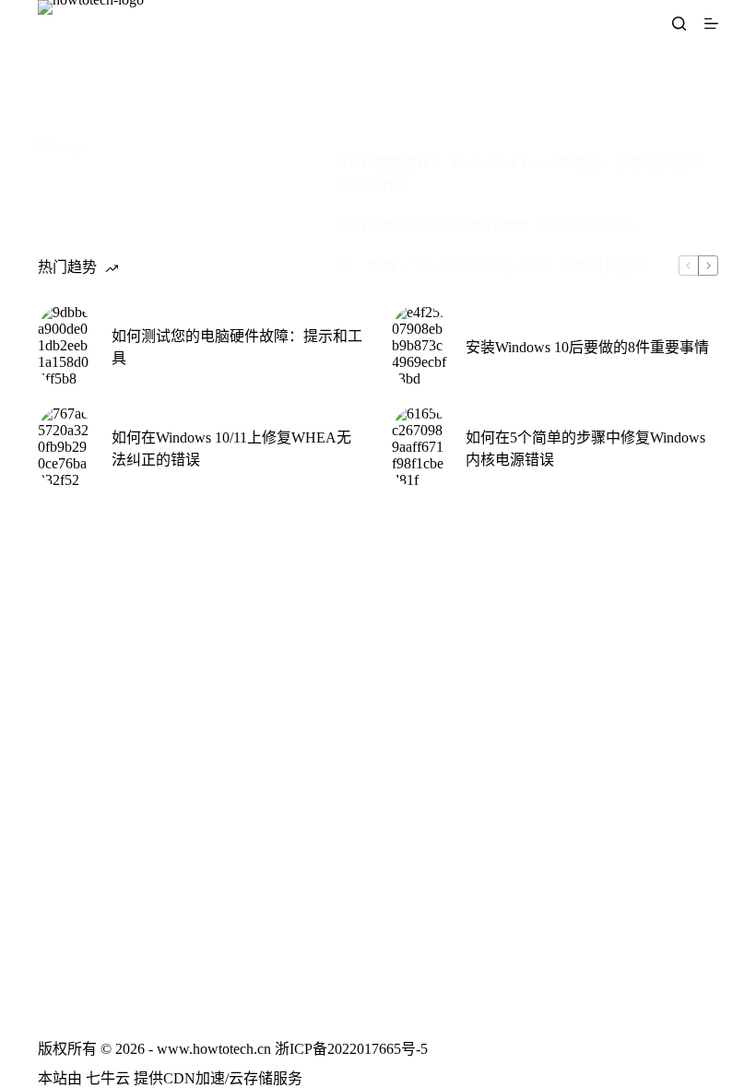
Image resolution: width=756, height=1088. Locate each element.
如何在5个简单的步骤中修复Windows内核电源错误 (585, 448)
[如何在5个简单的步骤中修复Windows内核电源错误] (419, 447)
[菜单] (711, 23)
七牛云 (108, 1078)
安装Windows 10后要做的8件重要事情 (587, 347)
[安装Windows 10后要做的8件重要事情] (419, 345)
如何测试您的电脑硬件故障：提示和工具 (237, 347)
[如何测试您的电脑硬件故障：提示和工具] (65, 345)
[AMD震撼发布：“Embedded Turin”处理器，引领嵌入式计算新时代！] (174, 214)
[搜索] (679, 23)
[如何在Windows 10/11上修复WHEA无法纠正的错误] (65, 447)
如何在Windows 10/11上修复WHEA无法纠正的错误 (231, 448)
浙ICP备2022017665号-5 (351, 1049)
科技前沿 (618, 266)
